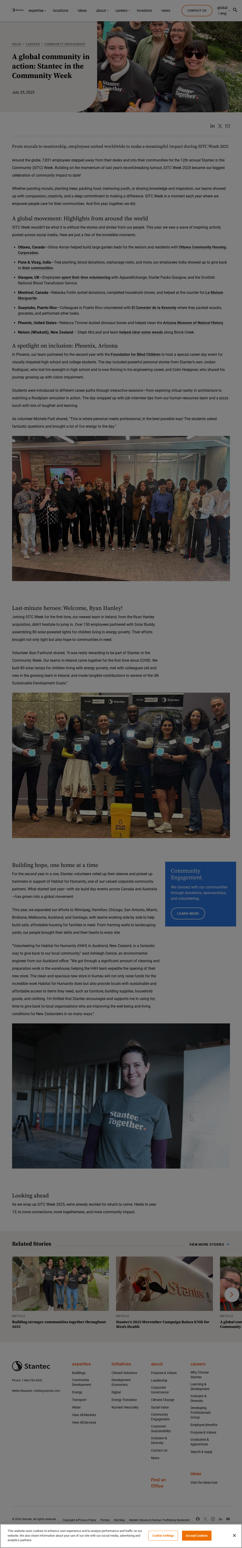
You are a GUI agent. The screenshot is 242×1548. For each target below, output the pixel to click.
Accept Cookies (197, 1535)
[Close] (234, 1535)
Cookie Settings (163, 1535)
